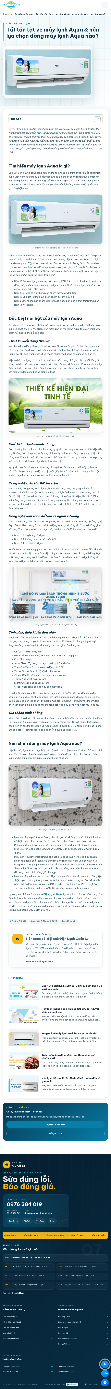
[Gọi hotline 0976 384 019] (105, 1364)
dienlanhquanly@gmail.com (38, 1211)
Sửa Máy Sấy (63, 1333)
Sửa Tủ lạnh (63, 1328)
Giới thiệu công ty (10, 1317)
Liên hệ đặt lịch (9, 1333)
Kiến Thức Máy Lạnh (18, 23)
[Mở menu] (104, 5)
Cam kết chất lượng (66, 1371)
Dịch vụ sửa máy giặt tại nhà (69, 1322)
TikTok (27, 1221)
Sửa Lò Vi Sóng (64, 1344)
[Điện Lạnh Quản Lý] (11, 5)
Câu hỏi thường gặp (11, 1328)
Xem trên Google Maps (15, 1293)
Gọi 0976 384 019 (55, 1124)
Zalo (52, 1221)
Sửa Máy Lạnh (64, 1317)
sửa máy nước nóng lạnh (67, 1338)
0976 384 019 (24, 1204)
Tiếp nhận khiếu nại (66, 1366)
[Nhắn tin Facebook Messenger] (105, 1382)
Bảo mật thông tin (10, 1371)
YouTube (40, 1221)
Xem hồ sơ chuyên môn (39, 961)
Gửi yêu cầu (55, 1133)
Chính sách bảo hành (11, 1366)
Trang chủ (7, 14)
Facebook (13, 1221)
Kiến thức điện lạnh (11, 1338)
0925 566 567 (14, 1211)
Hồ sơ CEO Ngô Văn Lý (12, 1322)
